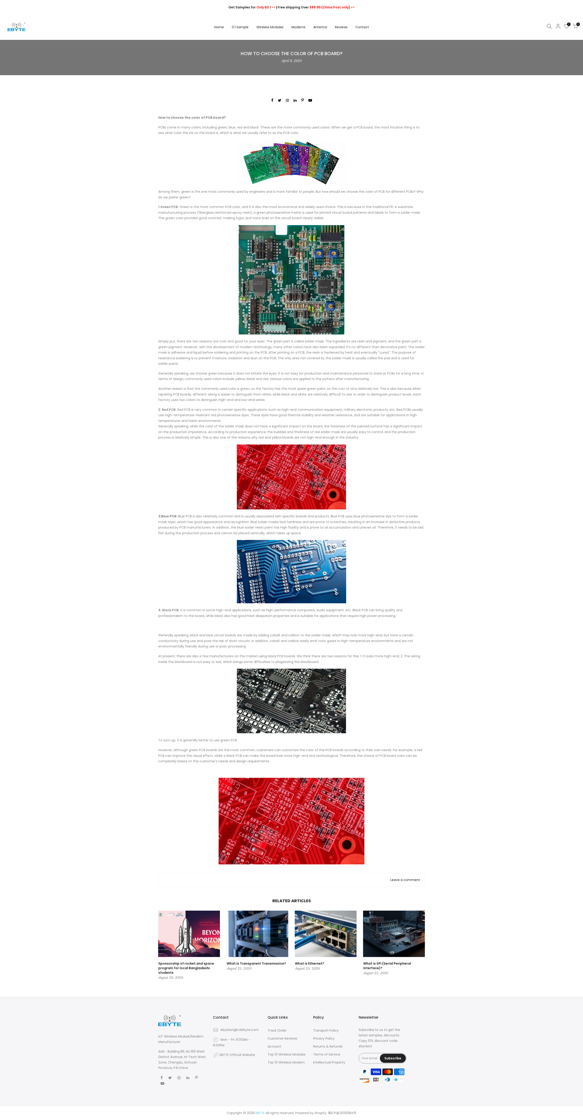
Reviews (341, 27)
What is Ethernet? (309, 963)
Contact (362, 27)
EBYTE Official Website (237, 1055)
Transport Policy (326, 1030)
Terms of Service (326, 1054)
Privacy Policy (324, 1038)
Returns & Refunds (328, 1046)
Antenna (320, 27)
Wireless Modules (270, 27)
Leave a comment (405, 880)
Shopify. (321, 1113)
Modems (298, 27)
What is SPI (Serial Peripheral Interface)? (387, 965)
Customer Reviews (282, 1038)
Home (219, 27)
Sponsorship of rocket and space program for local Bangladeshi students (186, 968)
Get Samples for (251, 7)
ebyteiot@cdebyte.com (239, 1030)
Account (274, 1046)
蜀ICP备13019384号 (342, 1113)
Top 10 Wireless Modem (286, 1062)
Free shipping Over (316, 7)
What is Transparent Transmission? (256, 963)
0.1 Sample (240, 27)
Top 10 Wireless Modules (287, 1054)
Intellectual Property (329, 1062)
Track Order (277, 1030)
